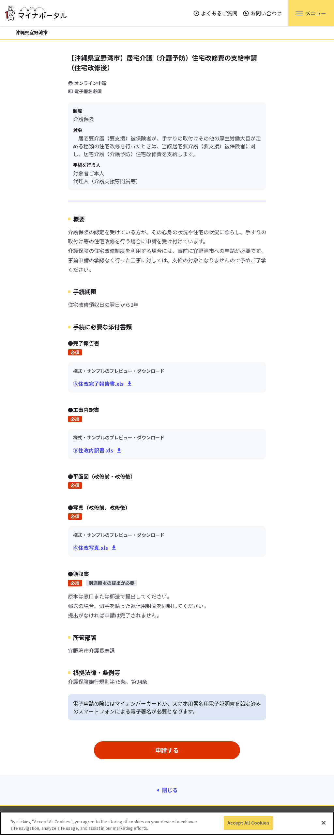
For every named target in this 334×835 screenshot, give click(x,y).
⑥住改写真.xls (90, 547)
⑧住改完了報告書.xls (98, 383)
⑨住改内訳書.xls (93, 450)
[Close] (323, 822)
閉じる (170, 790)
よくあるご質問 (219, 13)
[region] (167, 823)
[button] (311, 13)
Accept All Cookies (248, 823)
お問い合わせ (266, 13)
